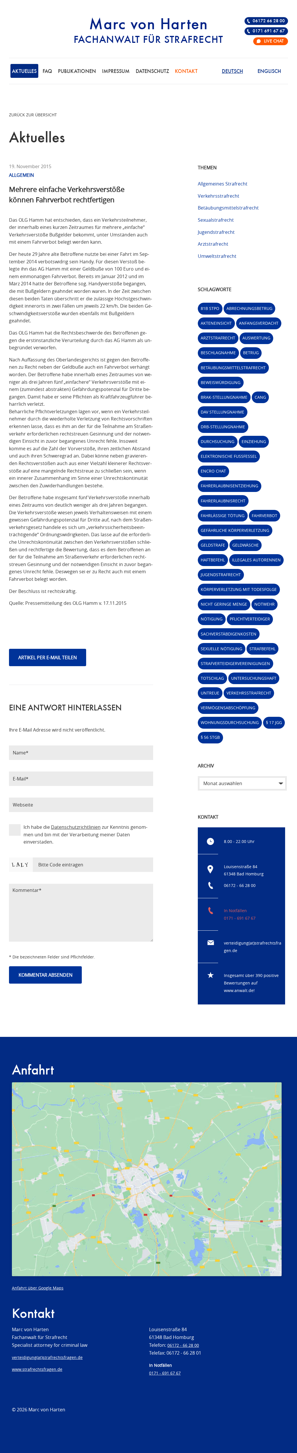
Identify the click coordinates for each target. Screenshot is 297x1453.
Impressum (116, 71)
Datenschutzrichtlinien (76, 827)
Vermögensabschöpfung (228, 707)
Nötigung (211, 619)
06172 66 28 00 (269, 21)
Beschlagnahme (218, 352)
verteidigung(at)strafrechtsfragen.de (47, 1357)
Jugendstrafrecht (216, 232)
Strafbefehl (262, 648)
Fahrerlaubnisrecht (223, 501)
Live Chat (274, 41)
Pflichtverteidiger (250, 619)
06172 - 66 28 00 (240, 885)
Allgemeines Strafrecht (222, 184)
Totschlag (212, 678)
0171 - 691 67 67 (240, 918)
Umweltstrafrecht (217, 256)
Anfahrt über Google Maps (38, 1288)
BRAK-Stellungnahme (224, 397)
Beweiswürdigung (220, 382)
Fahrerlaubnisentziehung (229, 485)
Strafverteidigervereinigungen (235, 663)
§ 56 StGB (210, 737)
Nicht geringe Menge (224, 604)
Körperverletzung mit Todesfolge (239, 589)
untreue (210, 693)
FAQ (47, 71)
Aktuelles (24, 71)
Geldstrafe (213, 545)
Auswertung (256, 338)
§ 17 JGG (274, 722)
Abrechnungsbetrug (249, 308)
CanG (260, 397)
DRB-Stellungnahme (223, 426)
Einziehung (254, 441)
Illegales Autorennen (256, 560)
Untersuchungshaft (253, 678)
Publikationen (77, 71)
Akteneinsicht (216, 323)
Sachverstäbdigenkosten (228, 634)
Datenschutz (152, 71)
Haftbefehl (213, 560)
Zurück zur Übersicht (33, 114)
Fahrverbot (264, 515)
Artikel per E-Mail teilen (47, 657)
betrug (251, 352)
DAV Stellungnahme (222, 412)
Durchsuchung (217, 441)
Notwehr (264, 604)
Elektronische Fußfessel (229, 456)
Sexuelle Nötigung (221, 648)
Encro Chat (213, 471)
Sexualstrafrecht (216, 220)
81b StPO (210, 308)
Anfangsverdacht (258, 323)
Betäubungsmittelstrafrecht (228, 208)
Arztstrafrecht (213, 244)
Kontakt (186, 71)
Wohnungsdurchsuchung (230, 722)
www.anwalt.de (238, 990)
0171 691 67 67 (269, 31)
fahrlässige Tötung (223, 515)
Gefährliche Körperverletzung (235, 530)
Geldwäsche (245, 545)
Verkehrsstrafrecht (218, 196)
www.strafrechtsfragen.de (37, 1369)
